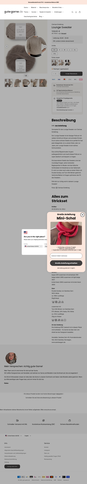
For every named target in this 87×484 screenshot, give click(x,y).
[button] (80, 12)
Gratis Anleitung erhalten (66, 263)
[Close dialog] (82, 215)
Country (26, 244)
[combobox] (31, 246)
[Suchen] (72, 12)
